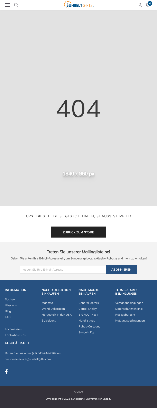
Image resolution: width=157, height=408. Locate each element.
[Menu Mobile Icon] (7, 5)
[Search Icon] (16, 5)
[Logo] (79, 4)
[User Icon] (140, 5)
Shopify (107, 398)
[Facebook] (6, 371)
